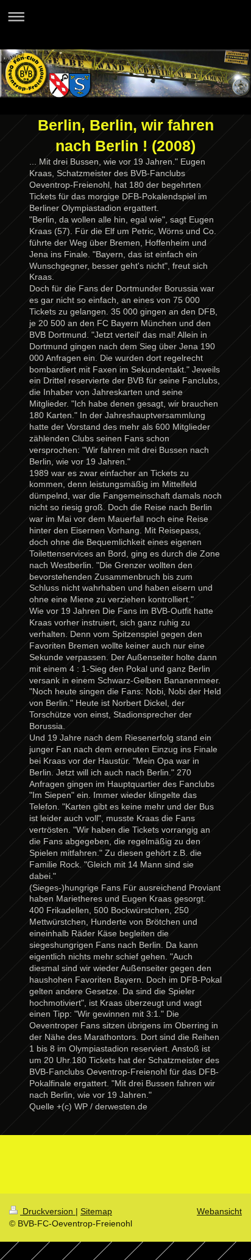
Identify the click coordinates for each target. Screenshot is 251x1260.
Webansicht (219, 1211)
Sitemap (96, 1211)
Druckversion (48, 1211)
